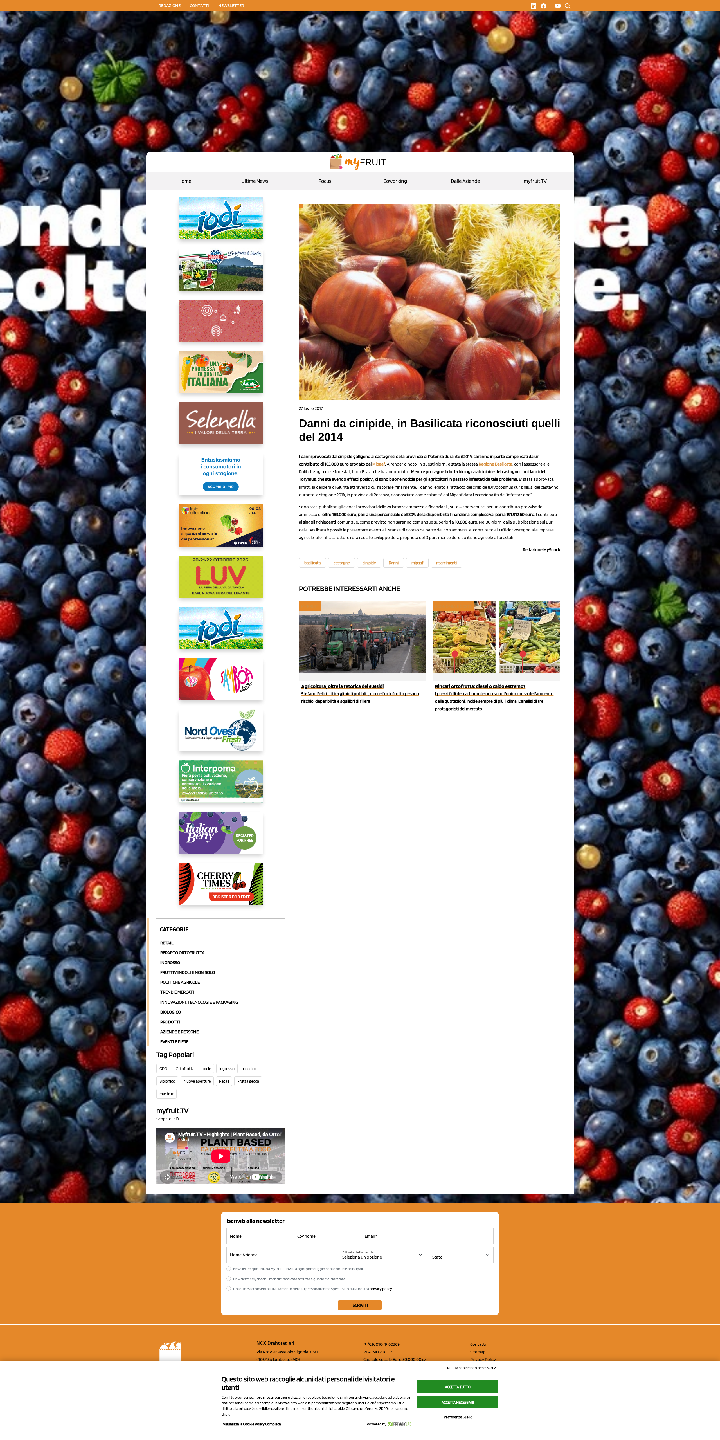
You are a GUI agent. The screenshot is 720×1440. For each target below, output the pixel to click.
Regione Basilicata (495, 464)
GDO (163, 1068)
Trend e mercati (177, 992)
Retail (167, 942)
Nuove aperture (197, 1081)
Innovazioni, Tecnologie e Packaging (199, 1002)
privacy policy (381, 1288)
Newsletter (231, 5)
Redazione (170, 5)
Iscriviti (360, 1305)
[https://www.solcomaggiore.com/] (220, 325)
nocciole (250, 1068)
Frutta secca (248, 1081)
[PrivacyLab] (398, 1424)
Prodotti (170, 1022)
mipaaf (417, 562)
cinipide (369, 562)
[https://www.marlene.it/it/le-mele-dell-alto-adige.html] (220, 478)
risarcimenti (446, 562)
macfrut (166, 1094)
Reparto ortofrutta (182, 952)
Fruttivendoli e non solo (187, 972)
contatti (199, 5)
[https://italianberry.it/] (220, 837)
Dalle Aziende (465, 181)
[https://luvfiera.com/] (220, 581)
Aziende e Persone (179, 1031)
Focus (325, 181)
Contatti (478, 1344)
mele (207, 1068)
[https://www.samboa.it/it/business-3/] (220, 683)
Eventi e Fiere (174, 1041)
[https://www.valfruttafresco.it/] (220, 376)
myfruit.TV (535, 181)
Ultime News (254, 181)
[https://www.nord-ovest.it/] (220, 734)
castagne (342, 562)
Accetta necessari (458, 1402)
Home (184, 181)
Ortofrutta (185, 1068)
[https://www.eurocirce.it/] (220, 274)
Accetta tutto (458, 1387)
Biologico (170, 1012)
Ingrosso (170, 962)
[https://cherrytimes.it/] (220, 888)
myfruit (310, 606)
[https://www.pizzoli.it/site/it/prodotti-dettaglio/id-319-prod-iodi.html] (220, 222)
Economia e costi (453, 606)
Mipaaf (378, 464)
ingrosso (227, 1068)
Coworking (395, 181)
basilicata (312, 562)
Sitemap (478, 1351)
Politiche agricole (180, 982)
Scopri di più (167, 1119)
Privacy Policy (483, 1359)
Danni (394, 562)
